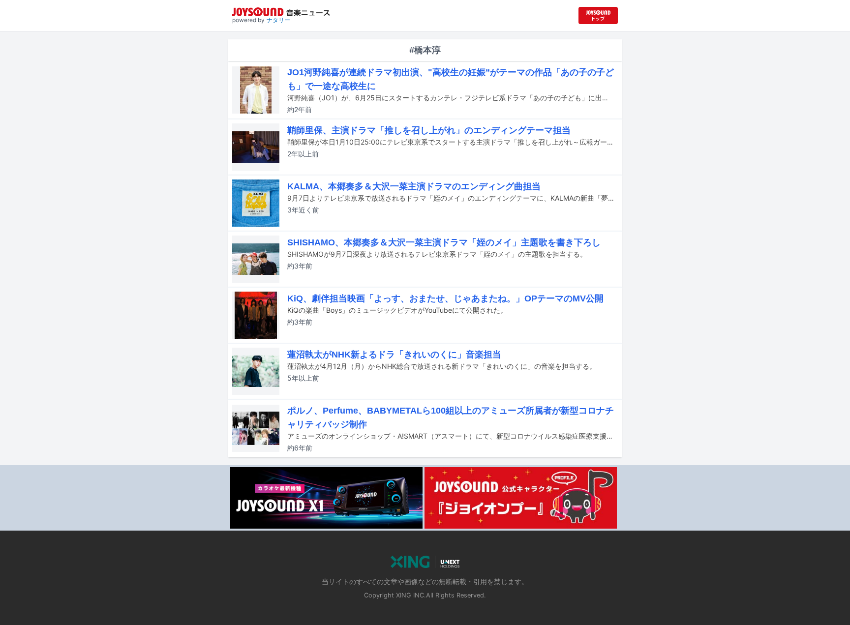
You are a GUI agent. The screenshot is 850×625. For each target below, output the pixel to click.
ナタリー (278, 20)
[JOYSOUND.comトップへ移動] (598, 15)
